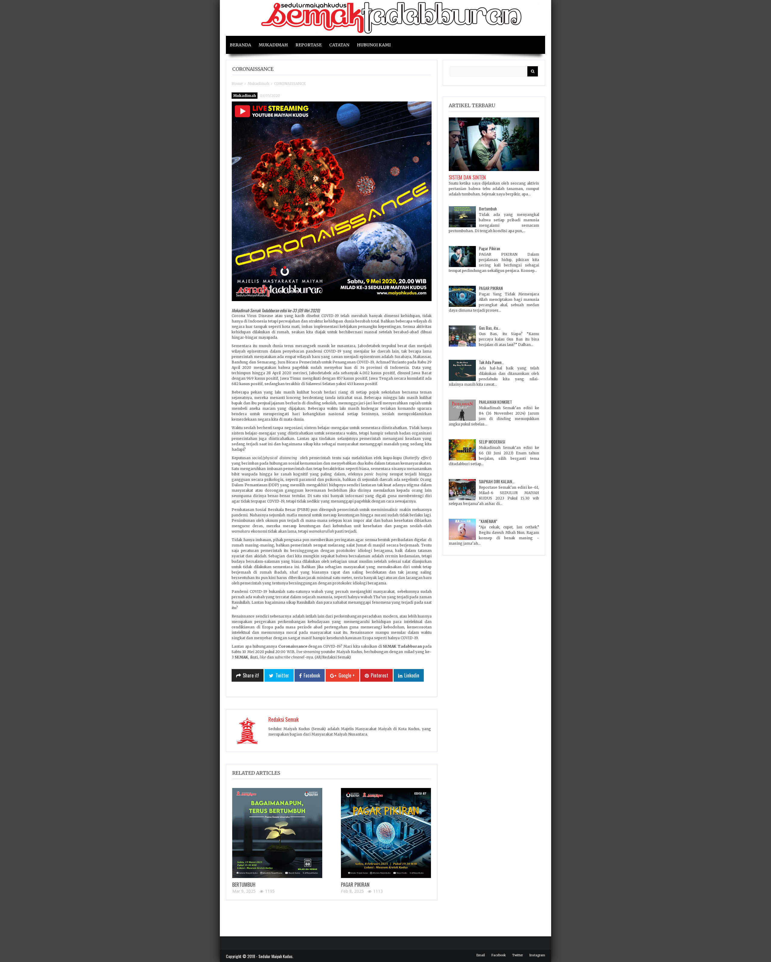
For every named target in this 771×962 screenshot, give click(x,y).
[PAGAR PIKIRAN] (386, 833)
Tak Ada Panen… (491, 362)
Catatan (339, 45)
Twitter (517, 955)
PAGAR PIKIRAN (355, 884)
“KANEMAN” (488, 521)
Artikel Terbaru (472, 105)
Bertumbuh (243, 884)
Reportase (308, 45)
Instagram (537, 955)
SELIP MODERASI (492, 441)
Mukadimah (273, 45)
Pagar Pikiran (489, 248)
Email (480, 955)
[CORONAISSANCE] (332, 201)
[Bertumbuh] (277, 833)
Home (237, 83)
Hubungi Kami (374, 45)
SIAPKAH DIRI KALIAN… (496, 481)
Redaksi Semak (283, 719)
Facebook (499, 955)
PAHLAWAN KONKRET (495, 402)
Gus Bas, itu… (489, 328)
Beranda (240, 45)
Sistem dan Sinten (467, 177)
